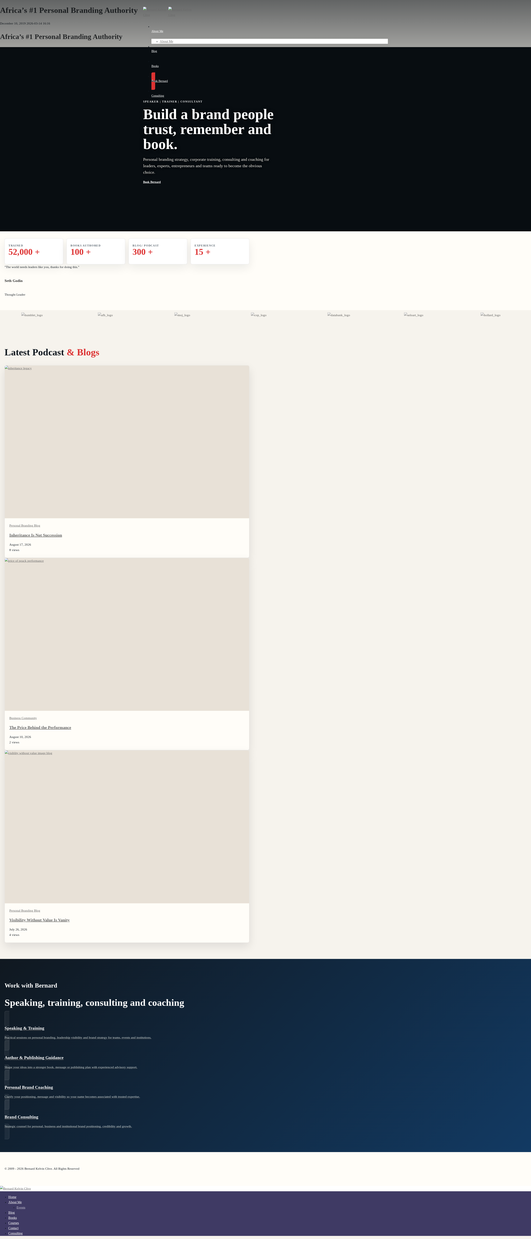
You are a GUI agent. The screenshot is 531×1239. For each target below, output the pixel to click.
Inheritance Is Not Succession (35, 535)
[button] (211, 182)
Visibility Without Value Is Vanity (39, 920)
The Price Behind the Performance (40, 727)
